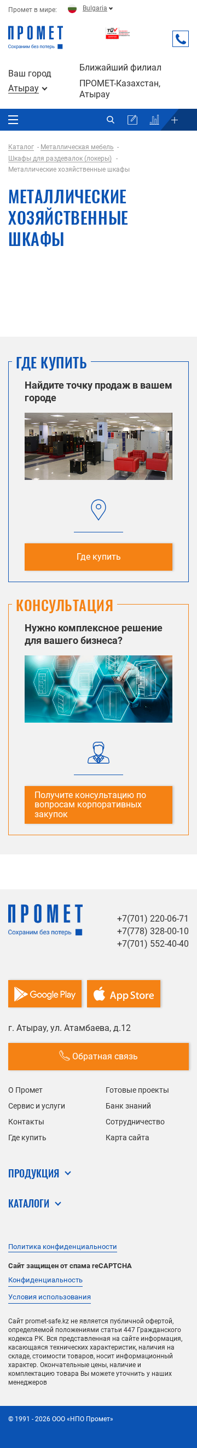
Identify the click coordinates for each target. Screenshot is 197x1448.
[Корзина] (132, 120)
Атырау (23, 88)
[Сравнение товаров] (154, 120)
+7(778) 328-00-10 (153, 931)
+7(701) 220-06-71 (153, 918)
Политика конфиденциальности (62, 1246)
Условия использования (49, 1297)
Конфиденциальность (45, 1280)
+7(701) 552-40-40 (153, 944)
